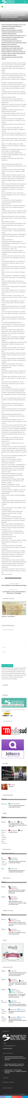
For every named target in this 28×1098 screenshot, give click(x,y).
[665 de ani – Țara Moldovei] (14, 608)
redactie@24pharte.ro (7, 721)
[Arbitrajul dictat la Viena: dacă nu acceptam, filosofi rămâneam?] (2, 868)
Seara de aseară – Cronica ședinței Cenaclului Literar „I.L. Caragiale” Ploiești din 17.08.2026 (17, 996)
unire (19, 578)
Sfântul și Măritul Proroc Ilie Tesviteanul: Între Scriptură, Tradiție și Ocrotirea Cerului (17, 903)
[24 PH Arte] (8, 1)
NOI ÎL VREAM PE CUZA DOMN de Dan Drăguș (14, 585)
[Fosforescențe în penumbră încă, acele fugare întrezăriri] (4, 803)
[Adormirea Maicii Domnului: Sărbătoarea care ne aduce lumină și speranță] (4, 1019)
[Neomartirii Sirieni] (4, 836)
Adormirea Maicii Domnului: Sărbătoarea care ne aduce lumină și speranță (17, 1020)
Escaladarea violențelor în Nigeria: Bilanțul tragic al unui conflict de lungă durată (17, 892)
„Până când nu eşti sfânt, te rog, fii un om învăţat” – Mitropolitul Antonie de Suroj (18, 984)
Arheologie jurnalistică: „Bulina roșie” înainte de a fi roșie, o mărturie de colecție (18, 825)
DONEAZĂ (7, 711)
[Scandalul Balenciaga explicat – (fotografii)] (14, 773)
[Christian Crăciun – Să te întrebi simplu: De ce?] (7, 853)
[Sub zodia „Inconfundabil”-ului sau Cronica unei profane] (3, 929)
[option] (14, 609)
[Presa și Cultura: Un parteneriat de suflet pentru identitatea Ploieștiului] (4, 1001)
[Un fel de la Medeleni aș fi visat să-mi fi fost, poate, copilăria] (3, 799)
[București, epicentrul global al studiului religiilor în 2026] (3, 914)
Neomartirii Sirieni (13, 832)
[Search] (20, 2)
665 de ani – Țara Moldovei (8, 616)
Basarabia (8, 578)
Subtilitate (11, 786)
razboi (14, 578)
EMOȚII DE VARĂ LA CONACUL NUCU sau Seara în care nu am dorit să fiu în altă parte (18, 924)
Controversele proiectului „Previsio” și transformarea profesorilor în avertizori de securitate (18, 974)
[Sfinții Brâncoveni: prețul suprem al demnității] (4, 1011)
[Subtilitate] (4, 786)
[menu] (24, 2)
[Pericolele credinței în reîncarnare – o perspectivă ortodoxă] (4, 861)
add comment (20, 19)
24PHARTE (6, 19)
